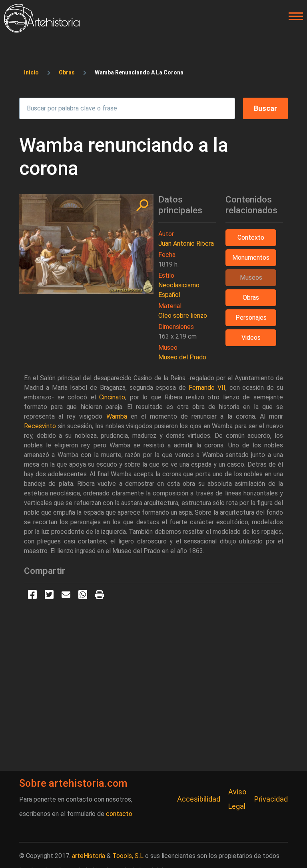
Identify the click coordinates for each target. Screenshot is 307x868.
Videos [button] (251, 337)
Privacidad (271, 799)
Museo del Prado (182, 357)
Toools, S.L (128, 856)
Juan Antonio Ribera (186, 243)
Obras (67, 72)
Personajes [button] (251, 317)
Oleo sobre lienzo (182, 315)
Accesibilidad (198, 799)
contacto (119, 814)
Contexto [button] (250, 237)
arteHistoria (88, 856)
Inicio (31, 72)
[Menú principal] (293, 16)
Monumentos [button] (250, 257)
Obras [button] (251, 297)
